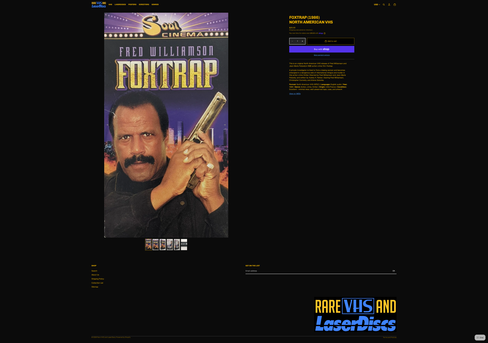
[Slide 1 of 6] (148, 244)
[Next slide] (225, 125)
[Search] (384, 4)
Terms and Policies (389, 337)
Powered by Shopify (123, 337)
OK (394, 271)
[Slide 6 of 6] (184, 244)
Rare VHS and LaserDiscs (106, 337)
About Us (95, 275)
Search (94, 271)
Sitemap (95, 287)
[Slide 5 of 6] (177, 244)
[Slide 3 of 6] (163, 244)
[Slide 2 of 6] (155, 244)
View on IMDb (295, 93)
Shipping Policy (98, 279)
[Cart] (395, 4)
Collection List (97, 283)
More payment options (322, 55)
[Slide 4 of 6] (170, 244)
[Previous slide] (107, 125)
